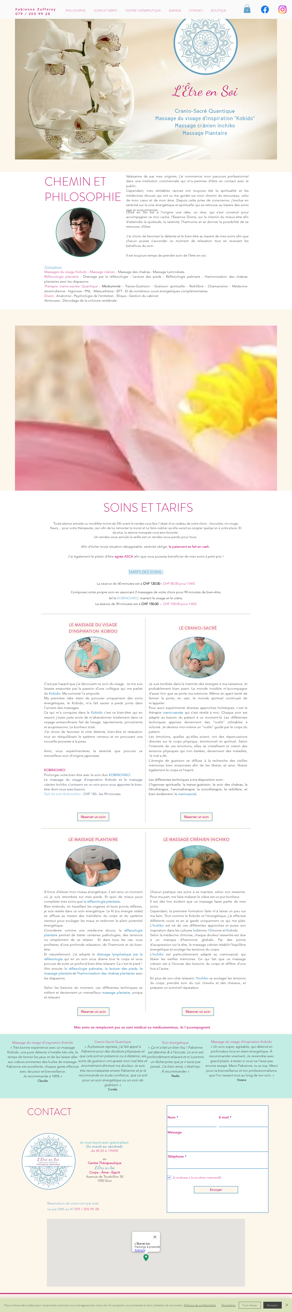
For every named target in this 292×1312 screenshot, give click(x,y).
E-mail (224, 1117)
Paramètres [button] (228, 1305)
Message (175, 1132)
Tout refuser (249, 1305)
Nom (171, 1117)
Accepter (272, 1305)
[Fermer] (286, 1305)
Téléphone (176, 1156)
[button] (247, 8)
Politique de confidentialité (200, 1305)
